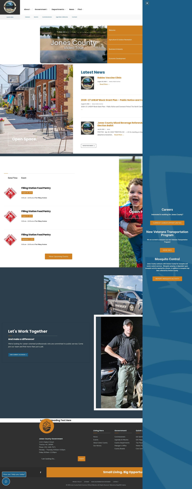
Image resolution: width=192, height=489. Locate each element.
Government (41, 9)
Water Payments (142, 446)
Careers (27, 17)
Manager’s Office (120, 446)
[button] (147, 3)
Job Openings (140, 437)
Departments (58, 9)
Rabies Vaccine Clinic (110, 77)
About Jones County (100, 443)
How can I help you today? (14, 474)
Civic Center (140, 449)
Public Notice (116, 81)
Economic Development (117, 59)
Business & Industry (116, 49)
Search (81, 459)
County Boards (119, 449)
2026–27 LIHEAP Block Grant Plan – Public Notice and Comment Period (120, 100)
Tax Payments (141, 443)
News (71, 9)
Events (36, 17)
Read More (105, 84)
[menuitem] (28, 9)
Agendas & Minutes (62, 17)
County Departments (122, 443)
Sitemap (86, 482)
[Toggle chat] (6, 482)
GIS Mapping (140, 440)
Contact (74, 17)
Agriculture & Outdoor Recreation (120, 40)
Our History (97, 446)
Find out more (106, 191)
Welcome (112, 30)
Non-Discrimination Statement (101, 482)
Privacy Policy (77, 482)
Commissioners (47, 17)
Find (80, 9)
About (27, 9)
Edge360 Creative (121, 485)
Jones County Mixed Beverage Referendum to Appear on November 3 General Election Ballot (141, 124)
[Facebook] (40, 472)
